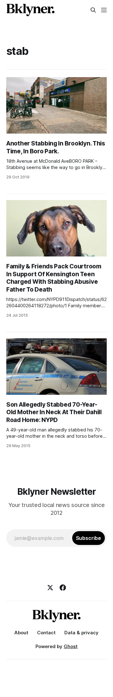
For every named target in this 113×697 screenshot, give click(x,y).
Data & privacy (81, 633)
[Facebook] (63, 587)
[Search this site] (93, 10)
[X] (50, 587)
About (21, 633)
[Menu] (104, 10)
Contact (46, 633)
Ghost (71, 646)
